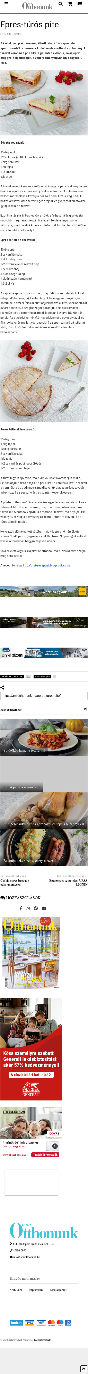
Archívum (16, 1290)
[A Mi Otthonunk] (35, 6)
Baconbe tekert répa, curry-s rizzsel (29, 860)
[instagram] (28, 908)
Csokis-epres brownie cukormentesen (14, 883)
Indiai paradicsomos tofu (21, 786)
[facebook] (21, 908)
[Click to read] (44, 737)
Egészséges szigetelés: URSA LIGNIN (68, 883)
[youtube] (44, 908)
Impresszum (36, 1290)
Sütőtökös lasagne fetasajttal (24, 750)
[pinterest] (36, 908)
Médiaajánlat (58, 1290)
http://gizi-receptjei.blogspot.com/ (46, 565)
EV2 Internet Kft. (42, 1339)
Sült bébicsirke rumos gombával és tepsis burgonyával (43, 823)
